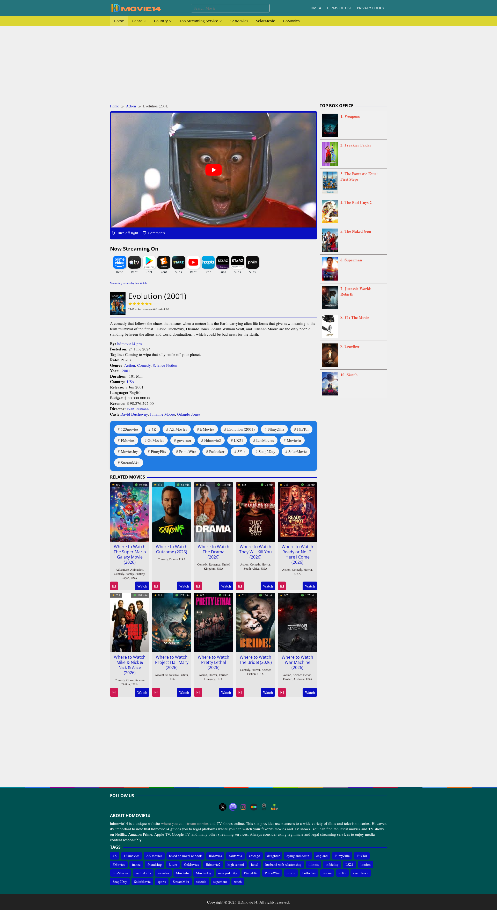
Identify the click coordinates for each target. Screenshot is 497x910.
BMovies (207, 429)
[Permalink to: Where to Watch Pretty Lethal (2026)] (213, 621)
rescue (327, 873)
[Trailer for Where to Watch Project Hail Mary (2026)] (156, 692)
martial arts (143, 873)
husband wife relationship (283, 864)
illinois (314, 864)
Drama (173, 559)
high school (236, 864)
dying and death (298, 855)
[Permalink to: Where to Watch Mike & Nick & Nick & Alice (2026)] (130, 621)
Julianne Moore (162, 414)
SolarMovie (297, 451)
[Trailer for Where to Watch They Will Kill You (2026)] (240, 586)
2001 (126, 370)
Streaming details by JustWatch (128, 283)
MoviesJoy (129, 451)
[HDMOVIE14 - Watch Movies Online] (136, 7)
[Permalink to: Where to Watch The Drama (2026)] (213, 510)
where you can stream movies (185, 823)
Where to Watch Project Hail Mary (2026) (171, 662)
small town (360, 873)
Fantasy (140, 573)
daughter (273, 855)
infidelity (332, 864)
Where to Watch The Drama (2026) (213, 552)
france (136, 864)
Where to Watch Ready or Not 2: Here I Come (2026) (297, 554)
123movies (129, 429)
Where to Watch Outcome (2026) (171, 549)
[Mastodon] (233, 807)
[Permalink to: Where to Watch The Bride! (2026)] (255, 621)
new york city (227, 873)
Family (130, 573)
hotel (254, 864)
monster (163, 873)
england (322, 855)
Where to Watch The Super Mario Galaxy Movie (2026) (130, 554)
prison (291, 873)
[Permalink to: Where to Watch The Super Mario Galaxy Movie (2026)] (130, 510)
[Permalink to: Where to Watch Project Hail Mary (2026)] (172, 621)
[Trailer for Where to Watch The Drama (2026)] (198, 586)
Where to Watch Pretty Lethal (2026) (213, 662)
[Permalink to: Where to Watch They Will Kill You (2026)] (255, 510)
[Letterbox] (254, 807)
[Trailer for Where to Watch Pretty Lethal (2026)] (198, 692)
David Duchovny (134, 414)
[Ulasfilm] (264, 807)
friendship (155, 864)
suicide (201, 881)
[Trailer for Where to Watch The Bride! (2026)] (240, 692)
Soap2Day (267, 451)
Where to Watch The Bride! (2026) (255, 659)
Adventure (122, 569)
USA (130, 381)
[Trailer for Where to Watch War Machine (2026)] (281, 692)
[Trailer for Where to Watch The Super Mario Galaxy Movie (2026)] (114, 586)
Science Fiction (165, 365)
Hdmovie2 (212, 440)
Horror (266, 564)
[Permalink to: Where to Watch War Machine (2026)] (297, 621)
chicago (254, 855)
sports (162, 881)
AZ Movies (178, 429)
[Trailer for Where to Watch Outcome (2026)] (156, 586)
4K (153, 429)
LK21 (238, 440)
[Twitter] (222, 807)
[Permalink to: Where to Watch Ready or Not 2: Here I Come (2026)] (297, 510)
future (173, 864)
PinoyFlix (158, 451)
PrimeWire (187, 451)
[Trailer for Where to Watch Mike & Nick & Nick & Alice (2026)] (114, 692)
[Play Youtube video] (213, 170)
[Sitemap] (274, 807)
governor (184, 440)
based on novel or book (185, 855)
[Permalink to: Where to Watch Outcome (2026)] (172, 510)
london (366, 864)
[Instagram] (243, 807)
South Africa (251, 568)
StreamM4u (130, 462)
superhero (220, 881)
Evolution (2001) (241, 429)
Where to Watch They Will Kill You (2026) (255, 552)
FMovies (128, 440)
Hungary (209, 679)
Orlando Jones (188, 414)
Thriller (223, 675)
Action (129, 365)
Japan (125, 578)
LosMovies (265, 440)
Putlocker (216, 451)
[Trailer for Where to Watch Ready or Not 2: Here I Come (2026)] (281, 586)
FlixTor (303, 429)
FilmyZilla (276, 429)
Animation (136, 569)
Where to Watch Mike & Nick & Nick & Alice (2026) (129, 665)
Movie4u (294, 440)
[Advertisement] (248, 64)
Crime (130, 680)
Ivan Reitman (138, 408)
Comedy (144, 365)
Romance (214, 564)
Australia (298, 679)
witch (238, 881)
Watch (142, 586)
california (235, 855)
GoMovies (156, 440)
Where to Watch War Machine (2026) (297, 662)
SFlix (241, 451)
